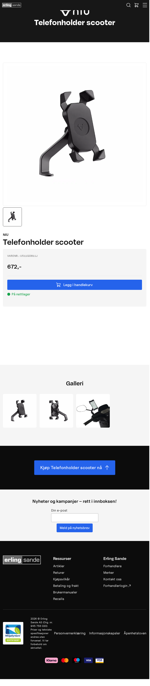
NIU (6, 235)
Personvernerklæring (70, 633)
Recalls (58, 599)
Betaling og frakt (66, 586)
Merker (108, 572)
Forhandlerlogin (115, 586)
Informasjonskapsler (104, 633)
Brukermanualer (65, 592)
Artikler (58, 566)
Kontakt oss (112, 579)
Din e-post (59, 510)
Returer (58, 572)
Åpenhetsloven (135, 633)
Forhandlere (112, 566)
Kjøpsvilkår (61, 579)
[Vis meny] (145, 5)
